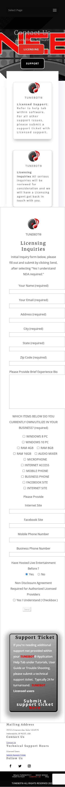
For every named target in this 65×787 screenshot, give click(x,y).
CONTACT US (35, 776)
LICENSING (31, 49)
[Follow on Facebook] (10, 766)
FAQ (47, 776)
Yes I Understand (28, 600)
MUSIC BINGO (42, 775)
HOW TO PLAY (18, 776)
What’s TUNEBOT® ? (22, 775)
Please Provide (33, 497)
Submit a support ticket (35, 704)
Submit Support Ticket (16, 755)
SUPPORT (32, 63)
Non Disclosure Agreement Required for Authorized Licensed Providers (33, 588)
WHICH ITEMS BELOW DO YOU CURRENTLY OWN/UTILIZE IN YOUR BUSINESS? (33, 422)
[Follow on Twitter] (20, 766)
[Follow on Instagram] (29, 766)
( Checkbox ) (49, 600)
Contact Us (11, 742)
